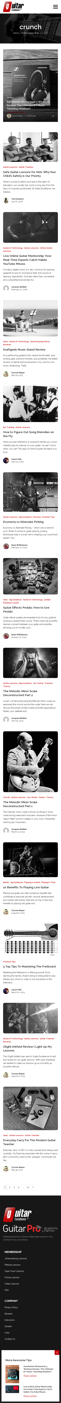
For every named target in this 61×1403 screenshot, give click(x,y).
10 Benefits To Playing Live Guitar (26, 887)
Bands (6, 882)
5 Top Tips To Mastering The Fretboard (29, 966)
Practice (37, 517)
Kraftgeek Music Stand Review (24, 349)
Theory (6, 686)
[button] (55, 7)
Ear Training (8, 427)
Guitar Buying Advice (40, 341)
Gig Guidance (15, 600)
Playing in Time (48, 882)
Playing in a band (11, 603)
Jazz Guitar (38, 683)
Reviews (7, 344)
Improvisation (25, 517)
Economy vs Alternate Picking (23, 522)
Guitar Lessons (10, 167)
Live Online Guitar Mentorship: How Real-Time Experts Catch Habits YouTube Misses (27, 259)
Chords (6, 797)
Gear (5, 341)
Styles (42, 797)
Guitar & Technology (13, 248)
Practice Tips (48, 517)
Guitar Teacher (26, 167)
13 (29, 1187)
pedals (47, 600)
